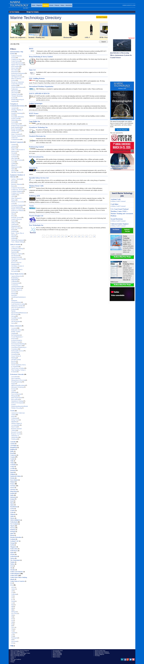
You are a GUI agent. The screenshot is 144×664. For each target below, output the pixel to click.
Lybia (12, 512)
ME (12, 608)
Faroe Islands (14, 480)
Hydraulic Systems (16, 217)
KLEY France (33, 113)
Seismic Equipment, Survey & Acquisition (18, 365)
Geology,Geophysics (16, 345)
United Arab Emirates (16, 572)
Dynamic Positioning (16, 113)
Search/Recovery (15, 318)
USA (11, 585)
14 (58, 236)
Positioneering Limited (36, 147)
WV (12, 643)
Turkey (12, 564)
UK (11, 568)
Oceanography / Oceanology (15, 353)
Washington (14, 638)
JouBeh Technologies (35, 103)
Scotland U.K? (14, 541)
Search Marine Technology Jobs (122, 194)
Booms (13, 182)
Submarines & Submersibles (15, 436)
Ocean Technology (57, 653)
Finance (13, 383)
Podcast (57, 5)
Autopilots (14, 108)
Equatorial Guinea (15, 476)
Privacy (12, 662)
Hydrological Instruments (18, 73)
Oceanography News (58, 650)
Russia (12, 535)
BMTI (31, 48)
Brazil (12, 453)
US (11, 583)
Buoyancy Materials (16, 184)
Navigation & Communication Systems (17, 105)
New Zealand (14, 524)
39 (94, 236)
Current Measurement (17, 63)
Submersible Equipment (17, 240)
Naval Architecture (16, 394)
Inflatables (14, 421)
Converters (14, 156)
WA (12, 636)
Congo (12, 466)
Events (51, 5)
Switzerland (13, 556)
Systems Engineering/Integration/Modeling (20, 405)
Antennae (13, 146)
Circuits (13, 153)
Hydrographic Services (17, 351)
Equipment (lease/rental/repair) (16, 301)
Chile (11, 461)
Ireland (12, 499)
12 (51, 236)
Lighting (13, 163)
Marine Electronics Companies (102, 653)
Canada (12, 457)
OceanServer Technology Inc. (38, 127)
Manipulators (14, 226)
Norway (12, 528)
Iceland (12, 493)
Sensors (13, 170)
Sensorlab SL (33, 168)
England (12, 474)
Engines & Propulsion (17, 209)
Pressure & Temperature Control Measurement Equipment (17, 83)
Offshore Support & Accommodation (16, 424)
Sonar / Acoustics (16, 134)
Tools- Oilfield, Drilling (17, 242)
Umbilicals (14, 195)
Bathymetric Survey (16, 330)
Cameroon (13, 455)
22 (86, 236)
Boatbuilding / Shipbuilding (15, 278)
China (12, 463)
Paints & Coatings (16, 228)
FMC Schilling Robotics (37, 78)
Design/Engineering (16, 382)
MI (12, 610)
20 (79, 236)
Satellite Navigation (16, 131)
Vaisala (31, 206)
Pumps (13, 229)
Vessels (12, 411)
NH (12, 615)
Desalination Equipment (17, 205)
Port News (97, 655)
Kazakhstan (13, 507)
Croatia (12, 468)
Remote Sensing (15, 129)
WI (12, 639)
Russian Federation (15, 537)
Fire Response (15, 255)
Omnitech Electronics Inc (37, 136)
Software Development (17, 403)
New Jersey (14, 613)
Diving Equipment (16, 207)
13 (55, 236)
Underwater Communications (15, 138)
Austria (12, 444)
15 (62, 236)
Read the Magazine (122, 130)
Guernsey (13, 489)
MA (12, 605)
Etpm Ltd (32, 70)
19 (75, 236)
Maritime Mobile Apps (100, 650)
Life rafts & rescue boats (17, 259)
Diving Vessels (15, 420)
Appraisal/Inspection (16, 276)
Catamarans (14, 418)
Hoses (13, 215)
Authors (12, 658)
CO (12, 596)
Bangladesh (13, 447)
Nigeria (12, 526)
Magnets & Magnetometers (15, 166)
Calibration (14, 281)
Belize (12, 451)
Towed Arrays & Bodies (17, 368)
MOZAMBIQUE (15, 520)
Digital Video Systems (17, 64)
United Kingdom (15, 573)
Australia (13, 442)
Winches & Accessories (17, 202)
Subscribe (122, 257)
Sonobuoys (14, 132)
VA (12, 631)
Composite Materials (16, 188)
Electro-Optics (15, 68)
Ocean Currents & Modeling (16, 357)
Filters (13, 214)
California (13, 594)
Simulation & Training (17, 401)
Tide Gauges (14, 92)
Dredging (13, 293)
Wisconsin (14, 641)
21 (83, 236)
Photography (14, 396)
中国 (11, 646)
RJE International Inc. (36, 157)
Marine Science (56, 657)
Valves (13, 196)
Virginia (13, 632)
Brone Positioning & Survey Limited (41, 56)
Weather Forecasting (16, 408)
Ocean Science (56, 655)
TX (12, 629)
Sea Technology (56, 652)
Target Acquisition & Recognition (16, 270)
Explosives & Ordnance (17, 210)
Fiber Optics (14, 158)
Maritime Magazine (99, 654)
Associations (14, 376)
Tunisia (12, 562)
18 (71, 236)
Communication (15, 283)
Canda (12, 459)
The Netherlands (15, 560)
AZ (12, 591)
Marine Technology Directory (17, 655)
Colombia (13, 465)
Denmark (13, 470)
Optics (13, 169)
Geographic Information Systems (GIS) (17, 117)
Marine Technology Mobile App (17, 654)
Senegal (12, 543)
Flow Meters (14, 70)
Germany (13, 486)
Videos (62, 5)
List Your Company (14, 12)
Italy (11, 503)
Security (13, 319)
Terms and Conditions (15, 659)
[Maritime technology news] (19, 6)
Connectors (14, 155)
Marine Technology (57, 654)
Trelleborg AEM (34, 196)
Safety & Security (15, 244)
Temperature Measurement (14, 90)
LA (12, 603)
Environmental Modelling (18, 344)
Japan (12, 505)
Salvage (13, 316)
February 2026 (122, 88)
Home (33, 5)
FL (12, 599)
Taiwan (12, 558)
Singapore (13, 547)
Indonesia (13, 497)
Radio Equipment (16, 127)
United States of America (17, 581)
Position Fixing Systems (17, 125)
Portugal (12, 531)
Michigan (13, 611)
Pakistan (12, 530)
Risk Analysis (15, 399)
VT (12, 634)
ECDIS (13, 115)
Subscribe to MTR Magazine (17, 652)
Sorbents (13, 238)
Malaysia (12, 514)
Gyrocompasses (15, 124)
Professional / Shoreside (17, 374)
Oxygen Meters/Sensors (17, 87)
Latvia (12, 508)
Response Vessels (16, 434)
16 (66, 236)
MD (12, 606)
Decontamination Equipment (15, 251)
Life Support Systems (17, 77)
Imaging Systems (15, 75)
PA (12, 624)
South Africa (14, 549)
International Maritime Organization (41, 86)
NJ (12, 617)
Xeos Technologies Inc (36, 225)
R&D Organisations (16, 397)
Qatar (12, 533)
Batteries (13, 148)
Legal (12, 390)
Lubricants (14, 224)
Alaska (13, 589)
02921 (13, 587)
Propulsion (14, 231)
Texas (13, 627)
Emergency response (16, 254)
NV (12, 618)
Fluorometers (14, 71)
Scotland (12, 539)
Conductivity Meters (16, 59)
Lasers (13, 162)
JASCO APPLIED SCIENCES (39, 93)
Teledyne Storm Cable (36, 186)
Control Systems (15, 61)
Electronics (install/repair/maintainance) (18, 296)
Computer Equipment (17, 191)
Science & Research (16, 326)
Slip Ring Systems (16, 172)
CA (12, 592)
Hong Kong (13, 491)
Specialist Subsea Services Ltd (38, 178)
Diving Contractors (16, 288)
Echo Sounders (15, 66)
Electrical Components (16, 142)
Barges (13, 416)
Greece (12, 487)
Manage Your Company (32, 12)
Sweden (12, 554)
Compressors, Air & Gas (17, 189)
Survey (13, 323)
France (12, 484)
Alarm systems (15, 247)
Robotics (13, 363)
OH (12, 622)
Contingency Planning (17, 248)
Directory (45, 5)
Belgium (12, 449)
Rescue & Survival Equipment (16, 263)
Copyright (12, 660)
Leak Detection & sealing (18, 304)
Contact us (13, 657)
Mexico (12, 518)
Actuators (13, 144)
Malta (12, 516)
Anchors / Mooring (16, 179)
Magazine (39, 5)
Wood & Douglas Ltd (36, 215)
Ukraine (12, 570)
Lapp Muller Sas (34, 121)
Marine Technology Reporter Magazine (19, 650)
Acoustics (13, 328)
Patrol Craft (14, 427)
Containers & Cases (16, 193)
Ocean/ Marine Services (17, 274)
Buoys (13, 186)
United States (14, 575)
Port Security (14, 314)
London (12, 510)
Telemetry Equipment (17, 136)
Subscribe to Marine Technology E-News (20, 653)
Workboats (14, 439)
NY (12, 620)
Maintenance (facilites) (17, 306)
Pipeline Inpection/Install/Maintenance (19, 312)
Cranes (13, 203)
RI (12, 625)
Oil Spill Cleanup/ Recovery (16, 360)
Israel (12, 501)
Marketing (14, 392)
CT (12, 598)
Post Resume (116, 229)
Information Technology (17, 387)
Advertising (69, 5)
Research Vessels (15, 432)
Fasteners (13, 212)
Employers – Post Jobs (127, 230)
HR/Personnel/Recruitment (18, 385)
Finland (12, 482)
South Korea (14, 551)
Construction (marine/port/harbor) (16, 285)
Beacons (13, 181)
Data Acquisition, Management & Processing (18, 379)
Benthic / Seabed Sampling (15, 332)
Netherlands (13, 522)
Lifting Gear (14, 222)
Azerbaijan (13, 445)
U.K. (11, 566)
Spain (12, 552)
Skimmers (14, 236)
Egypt (12, 472)
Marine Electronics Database (102, 652)
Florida (13, 601)
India (11, 495)
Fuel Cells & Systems (17, 160)
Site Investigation (15, 321)
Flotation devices (15, 257)
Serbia (12, 545)
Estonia (12, 478)
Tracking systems (15, 94)
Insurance (13, 389)
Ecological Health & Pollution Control (16, 341)
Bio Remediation (15, 335)
